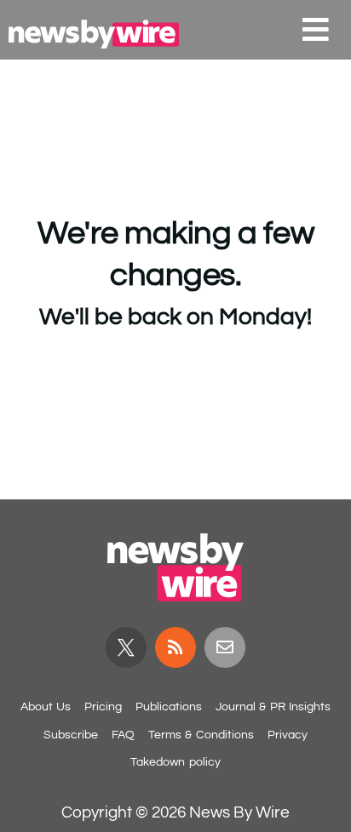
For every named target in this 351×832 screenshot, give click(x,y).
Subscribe (70, 735)
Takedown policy (175, 762)
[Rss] (175, 647)
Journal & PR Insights (273, 707)
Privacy (288, 735)
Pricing (103, 707)
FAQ (123, 735)
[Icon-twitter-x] (126, 647)
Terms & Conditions (201, 735)
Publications (168, 707)
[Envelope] (224, 647)
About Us (45, 707)
